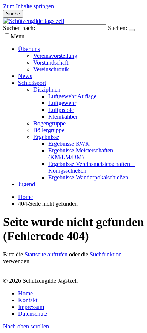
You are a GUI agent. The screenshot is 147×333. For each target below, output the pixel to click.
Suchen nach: (19, 28)
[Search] (132, 30)
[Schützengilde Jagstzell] (33, 21)
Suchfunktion (106, 254)
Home (25, 197)
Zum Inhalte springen (28, 6)
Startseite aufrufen (45, 254)
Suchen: (117, 28)
